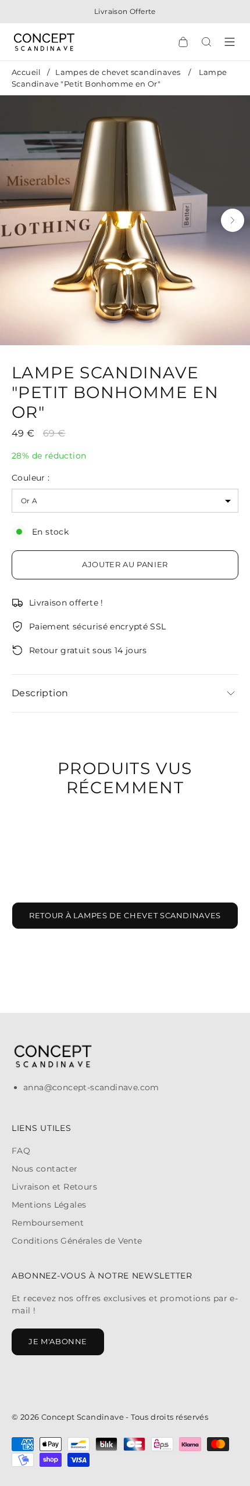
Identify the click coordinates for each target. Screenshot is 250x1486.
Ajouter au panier (125, 564)
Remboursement (48, 1223)
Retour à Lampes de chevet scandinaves (125, 915)
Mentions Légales (49, 1204)
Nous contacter (45, 1168)
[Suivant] (232, 220)
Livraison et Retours (54, 1186)
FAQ (21, 1150)
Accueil (26, 72)
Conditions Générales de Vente (77, 1241)
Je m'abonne (57, 1341)
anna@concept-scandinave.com (91, 1087)
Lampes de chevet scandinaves (117, 72)
